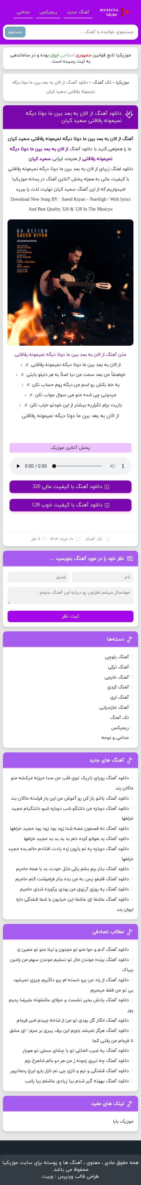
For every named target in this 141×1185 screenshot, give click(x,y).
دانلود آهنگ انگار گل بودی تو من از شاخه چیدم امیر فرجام (73, 1020)
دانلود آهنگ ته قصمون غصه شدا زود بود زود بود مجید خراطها (69, 829)
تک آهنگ (102, 83)
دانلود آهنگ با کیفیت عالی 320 (67, 486)
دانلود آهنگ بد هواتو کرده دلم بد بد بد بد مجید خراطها (76, 839)
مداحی (23, 12)
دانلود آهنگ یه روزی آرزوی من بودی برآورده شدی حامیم (74, 889)
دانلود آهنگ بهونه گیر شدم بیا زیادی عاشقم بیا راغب (77, 1081)
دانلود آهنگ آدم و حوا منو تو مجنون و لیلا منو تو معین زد (73, 950)
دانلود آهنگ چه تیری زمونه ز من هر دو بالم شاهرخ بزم (77, 1061)
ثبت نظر (70, 616)
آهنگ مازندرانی (114, 708)
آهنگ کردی (118, 687)
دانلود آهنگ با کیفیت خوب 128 (67, 505)
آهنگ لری (119, 697)
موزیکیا (122, 83)
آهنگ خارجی (117, 677)
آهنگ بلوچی (117, 657)
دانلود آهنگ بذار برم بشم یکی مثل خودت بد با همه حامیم (72, 869)
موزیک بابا (123, 1121)
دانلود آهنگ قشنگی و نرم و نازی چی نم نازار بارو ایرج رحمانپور (69, 1071)
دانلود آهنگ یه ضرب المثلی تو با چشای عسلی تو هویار (76, 1051)
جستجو (15, 32)
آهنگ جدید (78, 12)
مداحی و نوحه (115, 738)
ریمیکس (48, 12)
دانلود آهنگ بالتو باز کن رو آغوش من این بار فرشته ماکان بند (70, 798)
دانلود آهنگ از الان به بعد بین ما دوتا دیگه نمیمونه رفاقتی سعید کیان (74, 117)
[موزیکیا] (112, 12)
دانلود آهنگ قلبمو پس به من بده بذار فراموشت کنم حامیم (72, 879)
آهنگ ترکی (118, 667)
